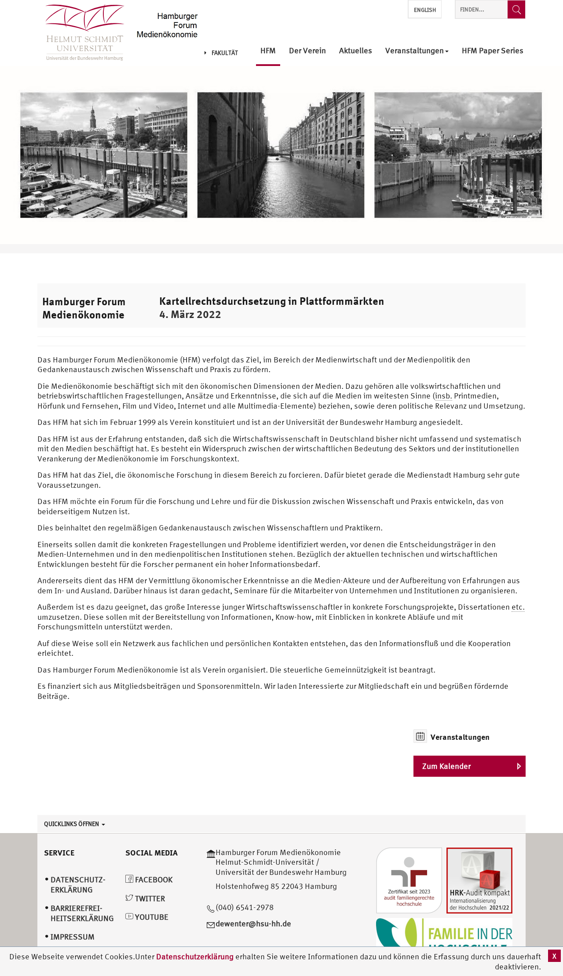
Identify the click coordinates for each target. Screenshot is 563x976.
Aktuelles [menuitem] (355, 51)
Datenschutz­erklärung (78, 884)
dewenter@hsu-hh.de (253, 923)
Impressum (73, 936)
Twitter (149, 898)
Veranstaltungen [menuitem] (414, 51)
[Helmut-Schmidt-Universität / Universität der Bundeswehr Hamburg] (80, 33)
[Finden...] (516, 9)
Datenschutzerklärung (195, 956)
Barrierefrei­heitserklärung (82, 913)
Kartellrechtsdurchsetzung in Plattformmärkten (271, 301)
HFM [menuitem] (268, 51)
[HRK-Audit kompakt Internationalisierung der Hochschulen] (479, 879)
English (425, 10)
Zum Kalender (446, 766)
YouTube (150, 916)
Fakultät (225, 53)
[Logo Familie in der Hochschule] (444, 938)
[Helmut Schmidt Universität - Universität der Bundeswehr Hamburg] (167, 23)
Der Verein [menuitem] (307, 51)
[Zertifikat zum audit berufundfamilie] (409, 879)
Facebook (152, 879)
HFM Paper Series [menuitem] (492, 51)
